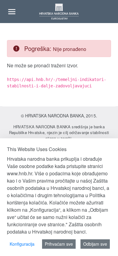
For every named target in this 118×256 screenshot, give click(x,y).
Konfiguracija (22, 244)
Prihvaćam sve (59, 244)
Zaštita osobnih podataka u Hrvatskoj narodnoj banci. (54, 228)
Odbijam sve (95, 244)
